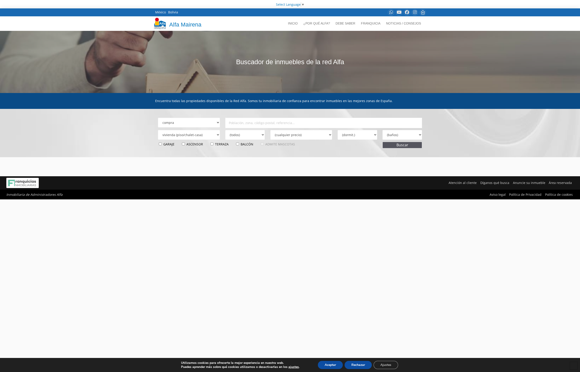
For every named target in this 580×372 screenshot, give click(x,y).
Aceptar (330, 365)
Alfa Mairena (185, 24)
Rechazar (358, 365)
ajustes (293, 367)
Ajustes (385, 365)
